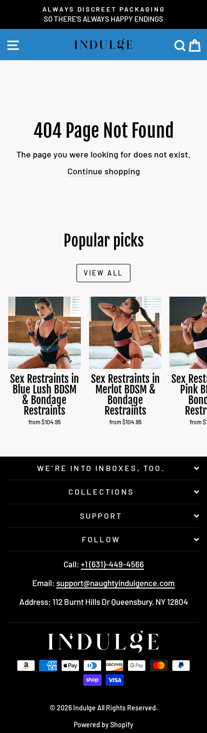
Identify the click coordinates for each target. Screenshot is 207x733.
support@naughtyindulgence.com (115, 583)
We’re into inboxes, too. (101, 467)
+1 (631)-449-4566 (112, 564)
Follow (101, 539)
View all (103, 273)
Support (101, 515)
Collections (101, 491)
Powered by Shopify (103, 724)
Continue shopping (103, 171)
